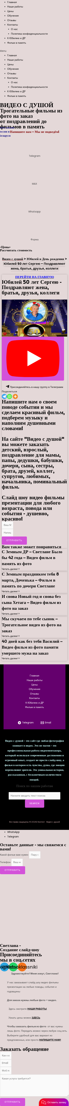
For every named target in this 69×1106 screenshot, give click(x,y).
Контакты (12, 24)
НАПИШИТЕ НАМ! (50, 1040)
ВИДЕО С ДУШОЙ (26, 105)
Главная (12, 2)
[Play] (33, 359)
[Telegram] (4, 396)
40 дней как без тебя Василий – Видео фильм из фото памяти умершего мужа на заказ (32, 647)
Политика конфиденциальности (29, 33)
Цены (10, 11)
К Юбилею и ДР (16, 38)
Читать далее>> (11, 569)
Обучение (13, 15)
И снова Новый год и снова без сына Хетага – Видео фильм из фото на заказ (31, 602)
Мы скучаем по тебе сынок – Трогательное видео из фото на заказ (31, 624)
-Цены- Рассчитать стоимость (16, 248)
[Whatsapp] (9, 396)
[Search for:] (35, 795)
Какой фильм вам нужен (14, 854)
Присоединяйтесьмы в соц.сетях (21, 957)
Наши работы (15, 6)
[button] (34, 51)
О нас (14, 29)
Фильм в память (16, 43)
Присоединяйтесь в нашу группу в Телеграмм (36, 387)
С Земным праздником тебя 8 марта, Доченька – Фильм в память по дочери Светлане (30, 580)
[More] (15, 396)
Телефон (5, 862)
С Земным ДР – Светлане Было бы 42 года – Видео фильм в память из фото (32, 557)
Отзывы (11, 20)
